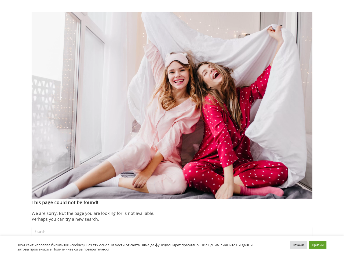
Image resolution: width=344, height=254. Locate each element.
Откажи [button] (298, 245)
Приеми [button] (318, 245)
